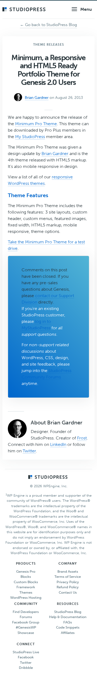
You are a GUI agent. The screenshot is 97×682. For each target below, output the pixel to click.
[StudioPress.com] (24, 9)
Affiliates (68, 633)
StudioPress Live (26, 652)
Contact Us (68, 592)
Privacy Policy (68, 582)
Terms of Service (67, 577)
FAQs (67, 622)
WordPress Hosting (25, 598)
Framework (25, 587)
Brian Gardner (54, 153)
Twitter (29, 450)
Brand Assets (67, 571)
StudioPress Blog (67, 612)
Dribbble (26, 668)
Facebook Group (25, 622)
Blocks (25, 577)
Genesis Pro (25, 571)
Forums (26, 617)
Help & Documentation (67, 617)
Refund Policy (68, 587)
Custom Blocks (26, 582)
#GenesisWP (26, 627)
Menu (86, 9)
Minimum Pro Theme (36, 123)
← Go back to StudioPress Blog (48, 24)
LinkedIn (58, 444)
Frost (82, 438)
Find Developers (26, 612)
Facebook (26, 657)
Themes (25, 592)
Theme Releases (48, 44)
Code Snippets (67, 627)
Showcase (26, 633)
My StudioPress (30, 136)
